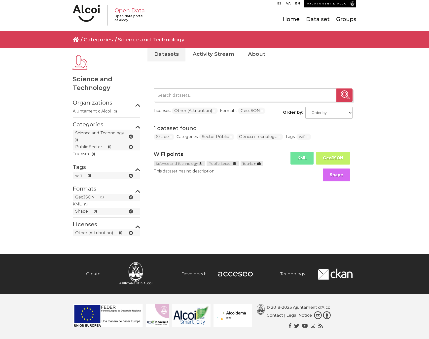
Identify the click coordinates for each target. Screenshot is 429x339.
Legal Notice (299, 315)
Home (291, 19)
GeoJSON (333, 158)
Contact (275, 315)
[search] (344, 95)
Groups (346, 19)
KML (302, 158)
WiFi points (168, 154)
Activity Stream (213, 54)
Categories (98, 39)
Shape (336, 174)
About (256, 54)
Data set (318, 19)
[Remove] (214, 111)
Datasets (166, 54)
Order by (292, 112)
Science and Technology (151, 39)
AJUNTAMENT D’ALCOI (327, 3)
